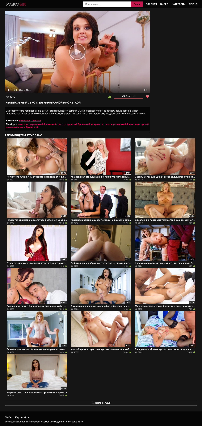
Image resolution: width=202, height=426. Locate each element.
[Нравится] (109, 97)
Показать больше (101, 402)
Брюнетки (24, 120)
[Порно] (16, 4)
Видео (164, 4)
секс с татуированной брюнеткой (37, 124)
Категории (178, 4)
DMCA (8, 417)
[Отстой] (147, 97)
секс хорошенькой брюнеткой (122, 124)
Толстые (36, 120)
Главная (151, 4)
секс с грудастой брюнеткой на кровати (80, 124)
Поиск (137, 4)
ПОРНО (193, 4)
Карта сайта (22, 417)
